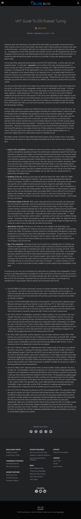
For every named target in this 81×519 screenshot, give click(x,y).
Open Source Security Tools (38, 452)
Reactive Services (11, 475)
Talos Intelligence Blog (37, 468)
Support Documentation (60, 452)
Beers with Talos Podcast (38, 474)
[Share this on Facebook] (31, 431)
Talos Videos (34, 479)
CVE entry (38, 350)
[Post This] (35, 431)
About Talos (57, 461)
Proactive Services (12, 478)
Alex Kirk (42, 28)
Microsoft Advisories (12, 466)
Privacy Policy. (60, 512)
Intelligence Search (12, 452)
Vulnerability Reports (12, 463)
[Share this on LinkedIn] (40, 431)
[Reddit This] (45, 431)
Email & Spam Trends (12, 455)
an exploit (20, 331)
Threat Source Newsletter (37, 471)
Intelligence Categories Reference (40, 455)
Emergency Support (12, 480)
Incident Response (13, 472)
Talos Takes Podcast (36, 476)
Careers (55, 463)
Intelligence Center (13, 449)
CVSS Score (70, 150)
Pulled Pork (16, 133)
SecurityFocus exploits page (66, 375)
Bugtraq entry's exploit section (27, 357)
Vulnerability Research (14, 461)
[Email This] (50, 431)
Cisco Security (57, 466)
